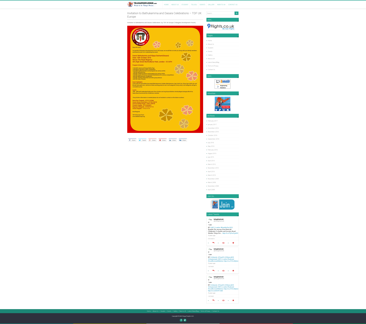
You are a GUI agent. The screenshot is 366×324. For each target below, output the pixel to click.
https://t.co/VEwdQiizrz (231, 261)
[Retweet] (223, 243)
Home (166, 5)
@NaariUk (221, 257)
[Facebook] (181, 320)
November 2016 (213, 132)
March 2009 (212, 182)
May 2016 (211, 146)
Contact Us (232, 5)
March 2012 (212, 164)
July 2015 (211, 157)
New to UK (221, 5)
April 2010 (211, 171)
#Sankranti (231, 259)
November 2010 (213, 168)
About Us (175, 5)
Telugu (194, 5)
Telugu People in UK (188, 316)
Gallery (211, 5)
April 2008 (211, 190)
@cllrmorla (213, 257)
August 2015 (212, 153)
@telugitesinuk (219, 221)
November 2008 (213, 186)
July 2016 (211, 142)
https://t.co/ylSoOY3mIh (215, 291)
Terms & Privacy (213, 66)
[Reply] (213, 243)
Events (202, 5)
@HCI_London (215, 227)
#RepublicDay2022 (227, 227)
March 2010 (212, 175)
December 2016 (213, 128)
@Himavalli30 (229, 257)
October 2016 (212, 135)
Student (184, 5)
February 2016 (213, 150)
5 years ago (211, 235)
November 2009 (213, 179)
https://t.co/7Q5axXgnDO (230, 233)
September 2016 (213, 139)
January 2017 (212, 124)
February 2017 (213, 121)
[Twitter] (184, 320)
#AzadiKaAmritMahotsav (216, 261)
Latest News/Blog (213, 62)
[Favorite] (233, 243)
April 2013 (211, 161)
